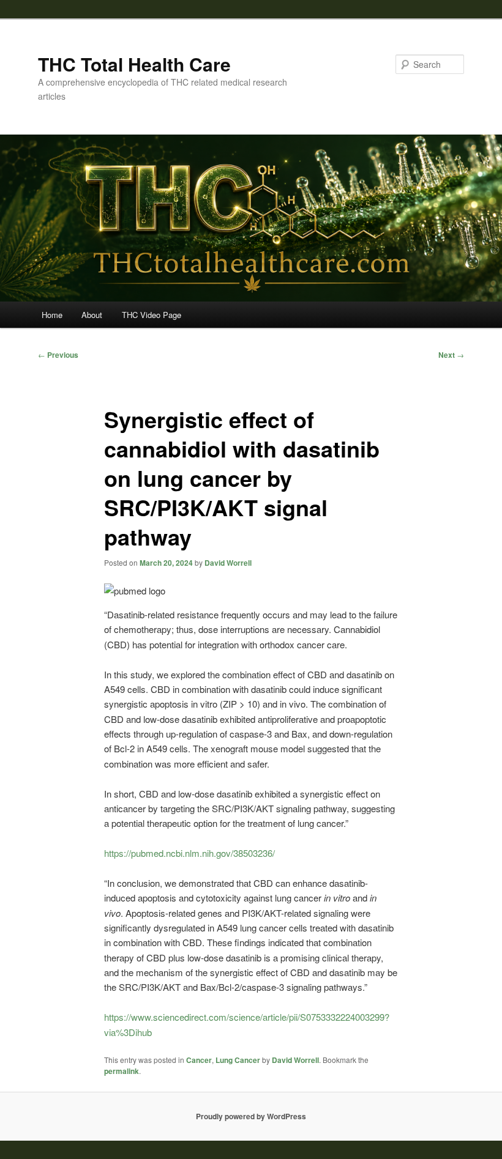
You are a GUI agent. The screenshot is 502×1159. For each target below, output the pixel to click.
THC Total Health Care (134, 64)
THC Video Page (151, 314)
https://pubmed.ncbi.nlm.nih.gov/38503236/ (189, 852)
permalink (121, 1070)
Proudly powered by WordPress (251, 1116)
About (91, 314)
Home (52, 314)
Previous (58, 354)
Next (451, 354)
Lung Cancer (237, 1059)
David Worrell (228, 562)
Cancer (199, 1059)
